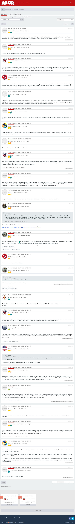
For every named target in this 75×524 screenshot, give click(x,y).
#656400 (70, 406)
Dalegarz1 (11, 30)
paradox (11, 192)
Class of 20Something (26, 17)
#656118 (70, 124)
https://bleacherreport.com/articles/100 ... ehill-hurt (13, 167)
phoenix (67, 168)
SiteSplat (14, 522)
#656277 (70, 173)
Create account (65, 2)
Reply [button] (4, 24)
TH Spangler (12, 348)
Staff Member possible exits (10, 496)
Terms (15, 517)
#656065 (70, 75)
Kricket (64, 477)
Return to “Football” (6, 486)
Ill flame (11, 77)
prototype (11, 206)
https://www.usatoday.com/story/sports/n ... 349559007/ (14, 436)
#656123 (70, 139)
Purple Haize (12, 235)
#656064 (70, 58)
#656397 (70, 346)
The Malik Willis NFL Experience (11, 14)
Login (71, 2)
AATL (10, 94)
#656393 (70, 310)
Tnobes (11, 297)
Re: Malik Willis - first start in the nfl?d (19, 367)
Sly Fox (13, 17)
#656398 (70, 367)
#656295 (70, 232)
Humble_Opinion (13, 176)
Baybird (63, 284)
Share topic (66, 24)
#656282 (70, 190)
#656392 (70, 295)
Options (54, 482)
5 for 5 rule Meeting (29, 496)
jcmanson (9, 17)
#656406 (70, 441)
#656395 (70, 325)
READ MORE (9, 504)
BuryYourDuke (18, 17)
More (27, 3)
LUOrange (64, 338)
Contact (19, 517)
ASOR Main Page (20, 3)
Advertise (3, 517)
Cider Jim (67, 39)
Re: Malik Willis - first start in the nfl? (19, 44)
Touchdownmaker (13, 470)
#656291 (70, 204)
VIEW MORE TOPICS (37, 510)
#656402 (70, 421)
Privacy (8, 517)
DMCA (12, 517)
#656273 (70, 152)
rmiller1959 (11, 61)
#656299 (70, 254)
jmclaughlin (11, 328)
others (68, 284)
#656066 (70, 92)
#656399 (70, 385)
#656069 (70, 108)
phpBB (22, 522)
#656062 (70, 28)
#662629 (70, 467)
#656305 (70, 268)
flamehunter (12, 47)
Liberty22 (67, 462)
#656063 (70, 44)
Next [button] (72, 19)
